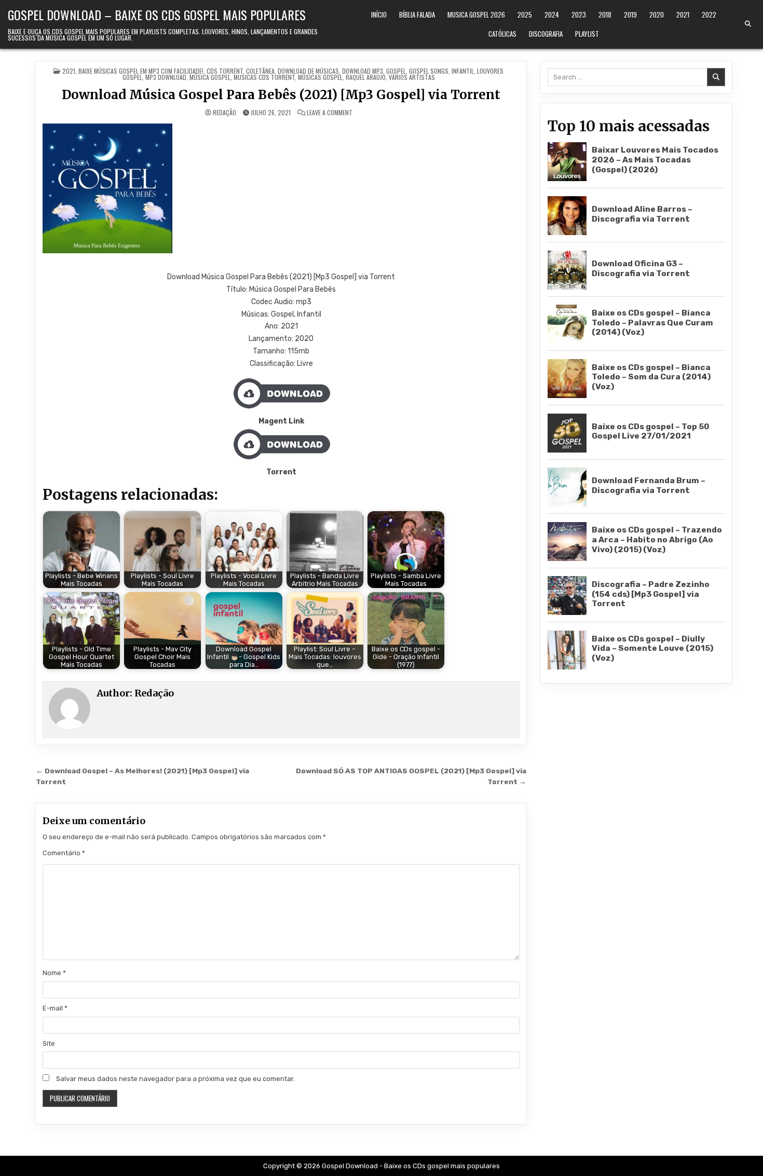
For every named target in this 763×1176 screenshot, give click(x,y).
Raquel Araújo (366, 77)
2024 (551, 14)
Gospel (396, 70)
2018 (604, 14)
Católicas (502, 34)
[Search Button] (748, 24)
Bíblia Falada (417, 14)
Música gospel (209, 77)
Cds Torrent (225, 70)
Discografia (546, 34)
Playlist (587, 34)
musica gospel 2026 (476, 14)
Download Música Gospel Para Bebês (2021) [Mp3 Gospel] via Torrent (281, 95)
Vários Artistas (412, 77)
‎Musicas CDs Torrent (264, 77)
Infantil (463, 70)
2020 (656, 14)
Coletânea (260, 70)
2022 (709, 14)
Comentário (64, 853)
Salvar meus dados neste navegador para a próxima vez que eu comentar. (175, 1079)
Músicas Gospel (320, 77)
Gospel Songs (428, 70)
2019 (630, 14)
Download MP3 (362, 70)
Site (49, 1043)
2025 (524, 14)
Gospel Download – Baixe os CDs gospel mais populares (157, 14)
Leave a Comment (329, 113)
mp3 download (165, 77)
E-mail (55, 1008)
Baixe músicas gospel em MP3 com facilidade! (140, 70)
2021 (682, 14)
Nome (54, 973)
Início (379, 14)
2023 (578, 14)
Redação (224, 113)
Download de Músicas (308, 70)
